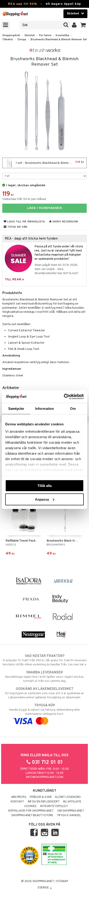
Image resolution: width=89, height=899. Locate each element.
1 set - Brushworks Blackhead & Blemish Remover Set (50, 162)
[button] (83, 25)
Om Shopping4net (70, 811)
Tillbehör (7, 39)
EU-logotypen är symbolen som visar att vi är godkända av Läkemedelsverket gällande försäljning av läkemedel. (44, 693)
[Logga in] (74, 25)
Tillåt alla (44, 486)
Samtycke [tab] (16, 408)
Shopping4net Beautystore (32, 815)
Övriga (22, 39)
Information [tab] (44, 408)
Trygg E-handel (69, 815)
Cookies (30, 806)
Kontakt (17, 802)
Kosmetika (62, 35)
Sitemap (62, 881)
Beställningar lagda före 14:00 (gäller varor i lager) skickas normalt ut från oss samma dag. (44, 676)
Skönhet (29, 35)
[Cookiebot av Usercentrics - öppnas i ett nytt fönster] (64, 397)
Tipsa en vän (17, 227)
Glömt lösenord (68, 797)
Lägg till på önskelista (26, 222)
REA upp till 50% (22, 4)
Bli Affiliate (72, 802)
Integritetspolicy (54, 806)
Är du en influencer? (44, 802)
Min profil (19, 797)
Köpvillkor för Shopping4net (31, 811)
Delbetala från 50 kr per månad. (24, 199)
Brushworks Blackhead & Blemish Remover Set (58, 39)
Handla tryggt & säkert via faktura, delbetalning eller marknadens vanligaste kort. (44, 709)
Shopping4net (11, 35)
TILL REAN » (14, 279)
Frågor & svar (41, 797)
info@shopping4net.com (44, 777)
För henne (45, 35)
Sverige (43, 888)
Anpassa (42, 499)
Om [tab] (73, 408)
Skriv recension (65, 222)
